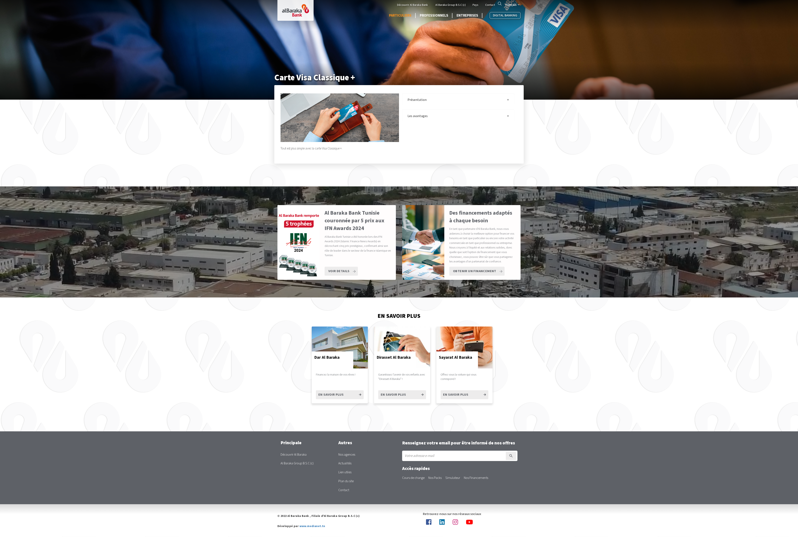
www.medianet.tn (312, 526)
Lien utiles (344, 472)
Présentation (417, 100)
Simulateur (452, 478)
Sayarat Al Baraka (455, 357)
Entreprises (467, 15)
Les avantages (418, 116)
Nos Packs (435, 478)
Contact (490, 5)
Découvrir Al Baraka (294, 455)
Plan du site (346, 481)
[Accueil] (295, 10)
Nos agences (346, 455)
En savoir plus (455, 395)
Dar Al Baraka (327, 357)
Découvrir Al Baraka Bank (412, 5)
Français (511, 5)
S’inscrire (511, 456)
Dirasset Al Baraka (394, 357)
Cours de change (413, 478)
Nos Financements (476, 478)
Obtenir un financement (474, 271)
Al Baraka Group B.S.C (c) (450, 5)
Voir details (339, 271)
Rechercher (500, 3)
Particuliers (400, 15)
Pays (475, 5)
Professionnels (434, 15)
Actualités (344, 463)
